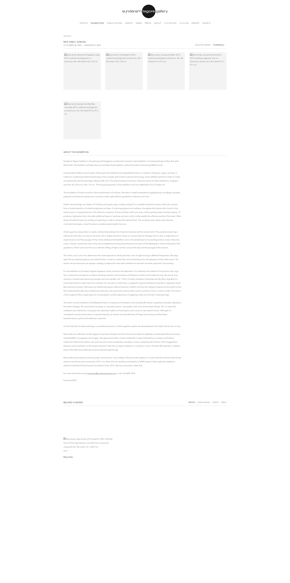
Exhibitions (97, 23)
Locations (170, 23)
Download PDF (70, 380)
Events (129, 23)
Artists (84, 23)
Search (206, 23)
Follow (184, 23)
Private (195, 23)
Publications (114, 23)
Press (148, 23)
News (139, 23)
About (157, 23)
